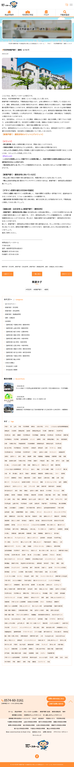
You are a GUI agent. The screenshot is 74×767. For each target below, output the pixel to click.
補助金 (34, 661)
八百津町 (14, 431)
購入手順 (27, 516)
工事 (58, 478)
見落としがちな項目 (10, 623)
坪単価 (29, 460)
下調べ (52, 563)
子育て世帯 (61, 507)
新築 (56, 657)
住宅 (60, 482)
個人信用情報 (62, 503)
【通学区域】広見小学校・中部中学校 (16, 345)
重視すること (48, 533)
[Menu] (71, 4)
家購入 (26, 490)
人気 (41, 636)
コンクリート (41, 661)
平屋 (29, 661)
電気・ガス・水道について (33, 623)
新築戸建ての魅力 (63, 550)
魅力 (26, 512)
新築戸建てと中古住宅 (61, 576)
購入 (48, 460)
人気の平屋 (25, 567)
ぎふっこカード (48, 512)
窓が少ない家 (8, 644)
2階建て (36, 460)
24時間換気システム (62, 627)
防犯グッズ (34, 550)
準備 (6, 507)
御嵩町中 (56, 602)
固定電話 (7, 572)
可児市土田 (7, 503)
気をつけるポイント (10, 559)
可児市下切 (59, 431)
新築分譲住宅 (24, 636)
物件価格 (64, 495)
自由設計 (59, 486)
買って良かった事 (43, 550)
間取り (19, 661)
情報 (47, 499)
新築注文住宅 (49, 443)
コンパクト (15, 542)
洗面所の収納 (59, 649)
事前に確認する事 (16, 653)
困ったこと (53, 550)
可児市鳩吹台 (8, 439)
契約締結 (63, 516)
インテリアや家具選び (54, 580)
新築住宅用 (21, 431)
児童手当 (31, 520)
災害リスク (41, 499)
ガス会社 (19, 597)
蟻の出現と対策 (50, 627)
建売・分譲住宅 (49, 267)
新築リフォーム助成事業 (11, 606)
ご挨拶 (56, 593)
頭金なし (55, 542)
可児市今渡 (25, 657)
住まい (33, 469)
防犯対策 (37, 567)
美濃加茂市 (62, 452)
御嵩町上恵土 (24, 529)
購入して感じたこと (10, 640)
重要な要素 (21, 533)
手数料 (15, 644)
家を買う (59, 555)
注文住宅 (30, 589)
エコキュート (57, 584)
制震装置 (29, 533)
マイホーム (53, 448)
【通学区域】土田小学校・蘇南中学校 (16, 328)
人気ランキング (32, 619)
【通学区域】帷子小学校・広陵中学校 (16, 332)
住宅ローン (13, 456)
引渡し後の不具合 (40, 649)
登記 (62, 563)
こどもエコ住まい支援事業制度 (13, 469)
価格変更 (40, 473)
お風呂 (25, 653)
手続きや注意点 (39, 572)
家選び (27, 473)
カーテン (19, 576)
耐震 (60, 456)
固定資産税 (64, 439)
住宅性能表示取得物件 (50, 507)
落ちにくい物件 (16, 520)
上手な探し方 (20, 623)
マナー (57, 473)
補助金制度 (31, 644)
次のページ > (66, 274)
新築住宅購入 (50, 439)
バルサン (42, 653)
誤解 (63, 490)
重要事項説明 (17, 631)
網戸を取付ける (48, 631)
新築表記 (13, 478)
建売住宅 (40, 448)
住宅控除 (42, 537)
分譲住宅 (33, 448)
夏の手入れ (60, 619)
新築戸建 (66, 435)
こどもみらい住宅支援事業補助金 (59, 426)
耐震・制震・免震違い (10, 610)
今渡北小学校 (21, 460)
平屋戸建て (44, 503)
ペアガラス (52, 619)
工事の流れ (47, 478)
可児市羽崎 (18, 452)
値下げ (58, 460)
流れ (58, 439)
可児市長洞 (24, 503)
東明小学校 (26, 593)
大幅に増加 (48, 495)
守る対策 (7, 627)
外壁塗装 (19, 495)
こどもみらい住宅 (16, 465)
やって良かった (42, 529)
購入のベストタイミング (40, 580)
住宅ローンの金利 (39, 610)
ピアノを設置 (38, 631)
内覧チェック (45, 465)
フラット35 (32, 486)
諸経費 (29, 456)
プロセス (52, 555)
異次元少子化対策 (59, 520)
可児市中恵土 (53, 503)
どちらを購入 (37, 555)
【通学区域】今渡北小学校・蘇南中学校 (17, 356)
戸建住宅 (42, 460)
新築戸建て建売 (21, 589)
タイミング (20, 559)
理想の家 (44, 486)
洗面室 (29, 546)
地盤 (46, 619)
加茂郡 (28, 431)
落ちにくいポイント (33, 537)
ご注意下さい (51, 529)
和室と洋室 (50, 649)
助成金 (59, 448)
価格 (47, 610)
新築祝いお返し (49, 473)
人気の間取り (12, 507)
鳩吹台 (33, 426)
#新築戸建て (37, 289)
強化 (13, 512)
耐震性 (51, 589)
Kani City (7, 619)
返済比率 (37, 503)
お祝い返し (33, 529)
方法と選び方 (57, 631)
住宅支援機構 (8, 550)
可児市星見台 (17, 448)
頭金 (59, 495)
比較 (46, 448)
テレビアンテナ (16, 567)
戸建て (6, 426)
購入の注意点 (28, 572)
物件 (54, 495)
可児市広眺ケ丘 (9, 452)
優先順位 (33, 473)
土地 (15, 426)
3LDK (61, 657)
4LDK (66, 657)
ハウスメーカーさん (38, 546)
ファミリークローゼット (46, 576)
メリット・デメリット (23, 525)
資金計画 (33, 495)
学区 (37, 576)
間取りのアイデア (9, 546)
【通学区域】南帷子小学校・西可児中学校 (18, 349)
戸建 (19, 426)
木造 (48, 661)
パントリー (14, 627)
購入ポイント (61, 525)
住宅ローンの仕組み (61, 589)
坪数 (14, 661)
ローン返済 (7, 499)
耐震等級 (54, 456)
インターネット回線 (10, 576)
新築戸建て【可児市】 (8, 267)
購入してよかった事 (26, 542)
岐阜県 (13, 495)
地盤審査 (33, 614)
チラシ (47, 426)
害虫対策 (45, 623)
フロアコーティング (10, 597)
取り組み (56, 533)
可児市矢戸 (17, 550)
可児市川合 (7, 435)
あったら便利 (53, 572)
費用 (58, 563)
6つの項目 (48, 490)
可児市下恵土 (57, 537)
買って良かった (9, 537)
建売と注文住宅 (55, 610)
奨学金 (13, 525)
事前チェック (35, 465)
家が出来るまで (9, 490)
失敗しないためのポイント (58, 597)
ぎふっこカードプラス (60, 512)
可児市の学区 (27, 14)
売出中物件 (9, 14)
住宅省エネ (7, 486)
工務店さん (49, 546)
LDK (61, 542)
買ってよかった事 (37, 606)
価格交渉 (56, 516)
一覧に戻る (37, 274)
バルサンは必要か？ (55, 623)
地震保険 (7, 602)
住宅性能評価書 (48, 606)
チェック (7, 649)
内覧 (40, 516)
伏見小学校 (20, 516)
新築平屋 (42, 435)
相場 (24, 661)
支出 (14, 499)
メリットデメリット (50, 559)
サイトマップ (37, 735)
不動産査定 (64, 14)
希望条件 (34, 516)
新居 (52, 469)
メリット (32, 439)
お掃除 (37, 644)
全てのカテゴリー (10, 304)
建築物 (65, 482)
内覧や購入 (61, 644)
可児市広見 (50, 435)
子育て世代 (7, 580)
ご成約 (34, 478)
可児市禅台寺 (26, 435)
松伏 (25, 486)
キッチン (18, 546)
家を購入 (15, 473)
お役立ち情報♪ (59, 267)
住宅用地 (8, 321)
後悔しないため (43, 589)
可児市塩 (7, 555)
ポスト (42, 602)
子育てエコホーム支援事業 (18, 602)
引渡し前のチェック (52, 640)
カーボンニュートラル (51, 482)
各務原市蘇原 (19, 512)
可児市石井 (58, 435)
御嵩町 (19, 435)
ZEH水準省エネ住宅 (37, 559)
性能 (35, 533)
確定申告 (58, 465)
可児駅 (44, 431)
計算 (6, 443)
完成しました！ (38, 542)
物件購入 (26, 495)
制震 (64, 456)
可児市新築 (26, 426)
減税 (6, 516)
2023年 (23, 555)
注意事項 (60, 529)
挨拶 (32, 576)
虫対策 (50, 567)
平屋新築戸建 (50, 653)
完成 (62, 478)
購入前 (42, 490)
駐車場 (63, 473)
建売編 (66, 529)
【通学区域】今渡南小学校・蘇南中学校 (17, 325)
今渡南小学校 (12, 443)
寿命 (36, 589)
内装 (24, 619)
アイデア (7, 478)
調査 (38, 469)
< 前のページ (7, 274)
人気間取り (21, 507)
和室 (29, 465)
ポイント (39, 512)
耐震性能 (14, 533)
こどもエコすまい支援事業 (38, 525)
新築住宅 (7, 431)
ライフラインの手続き (60, 567)
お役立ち (60, 559)
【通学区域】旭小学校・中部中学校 (16, 342)
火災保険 (20, 572)
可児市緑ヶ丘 (17, 593)
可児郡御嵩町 (31, 443)
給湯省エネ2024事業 (33, 602)
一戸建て (34, 452)
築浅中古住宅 (33, 657)
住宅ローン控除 (43, 452)
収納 (37, 653)
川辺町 (30, 503)
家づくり (7, 482)
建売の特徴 (57, 546)
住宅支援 (7, 512)
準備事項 (27, 559)
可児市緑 (16, 439)
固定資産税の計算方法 (44, 614)
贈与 (24, 456)
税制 (21, 490)
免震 (6, 460)
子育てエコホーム (35, 593)
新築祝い (31, 649)
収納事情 (31, 653)
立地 (52, 499)
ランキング (44, 644)
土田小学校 (15, 503)
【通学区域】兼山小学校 (12, 359)
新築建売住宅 (40, 443)
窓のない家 (53, 644)
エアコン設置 (45, 469)
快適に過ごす (41, 640)
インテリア (58, 469)
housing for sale (49, 636)
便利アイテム (25, 550)
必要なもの (49, 584)
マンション (56, 490)
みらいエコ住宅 (43, 657)
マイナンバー (53, 452)
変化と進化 (36, 627)
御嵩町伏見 (12, 516)
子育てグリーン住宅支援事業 (12, 657)
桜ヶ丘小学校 (8, 448)
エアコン (14, 572)
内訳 (44, 439)
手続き (20, 478)
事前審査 (7, 563)
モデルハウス (58, 499)
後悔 (46, 572)
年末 (51, 593)
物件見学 (46, 563)
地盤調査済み (8, 631)
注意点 (6, 456)
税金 (18, 499)
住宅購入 (7, 495)
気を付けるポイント (57, 614)
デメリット (35, 482)
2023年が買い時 (16, 555)
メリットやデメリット (25, 627)
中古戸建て (26, 448)
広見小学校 (40, 426)
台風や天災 (65, 623)
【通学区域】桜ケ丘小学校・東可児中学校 (18, 352)
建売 (14, 435)
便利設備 (62, 593)
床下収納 (7, 653)
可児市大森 (58, 443)
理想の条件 (51, 486)
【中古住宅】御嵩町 (11, 370)
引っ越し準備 (40, 584)
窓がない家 (63, 640)
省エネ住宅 (22, 644)
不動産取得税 (21, 443)
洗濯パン (44, 567)
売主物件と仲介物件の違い (28, 563)
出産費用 (7, 525)
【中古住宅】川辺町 (11, 366)
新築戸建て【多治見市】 (22, 267)
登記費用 (7, 567)
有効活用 (49, 537)
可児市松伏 (49, 602)
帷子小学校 (15, 529)
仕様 (63, 460)
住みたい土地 (32, 499)
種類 (41, 482)
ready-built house (60, 636)
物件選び (24, 520)
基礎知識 (24, 499)
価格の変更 (27, 478)
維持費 (33, 584)
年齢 (31, 610)
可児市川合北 (8, 593)
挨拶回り (26, 597)
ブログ (46, 14)
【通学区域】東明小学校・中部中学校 (16, 338)
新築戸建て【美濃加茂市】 (37, 267)
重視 (47, 597)
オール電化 (7, 542)
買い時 (29, 555)
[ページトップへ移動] (71, 701)
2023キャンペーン (17, 486)
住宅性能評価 (24, 439)
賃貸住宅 (19, 640)
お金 (6, 473)
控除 (52, 465)
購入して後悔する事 (10, 589)
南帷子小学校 (15, 563)
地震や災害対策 (58, 606)
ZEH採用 (40, 495)
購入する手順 (25, 584)
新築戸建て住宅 (34, 636)
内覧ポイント (8, 584)
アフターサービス (27, 631)
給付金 (37, 520)
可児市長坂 (7, 529)
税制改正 (65, 631)
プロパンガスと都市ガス (22, 614)
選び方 (21, 473)
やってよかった (16, 482)
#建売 (46, 289)
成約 (16, 490)
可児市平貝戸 (26, 452)
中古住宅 (26, 576)
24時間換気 (17, 584)
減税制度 (39, 563)
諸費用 (38, 439)
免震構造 (40, 533)
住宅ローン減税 (34, 490)
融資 (38, 486)
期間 (53, 478)
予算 (24, 465)
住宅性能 (40, 619)
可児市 (51, 657)
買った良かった (51, 525)
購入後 (65, 469)
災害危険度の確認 (23, 610)
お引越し (7, 533)
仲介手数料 (7, 661)
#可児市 (28, 289)
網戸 (31, 567)
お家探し (32, 512)
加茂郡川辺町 (12, 460)
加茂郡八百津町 (26, 482)
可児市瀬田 (35, 435)
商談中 (40, 478)
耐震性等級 (14, 649)
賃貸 (42, 597)
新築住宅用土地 (36, 431)
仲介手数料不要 (31, 507)
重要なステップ (48, 516)
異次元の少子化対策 (47, 520)
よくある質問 (23, 649)
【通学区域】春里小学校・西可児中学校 (17, 335)
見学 (66, 499)
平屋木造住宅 (47, 542)
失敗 (52, 460)
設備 (67, 460)
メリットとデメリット (30, 640)
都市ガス (39, 507)
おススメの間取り (17, 580)
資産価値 (7, 520)
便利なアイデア (35, 597)
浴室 (24, 546)
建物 (43, 627)
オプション (26, 469)
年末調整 (45, 593)
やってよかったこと (20, 537)
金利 (19, 456)
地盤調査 (40, 456)
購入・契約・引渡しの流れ (11, 636)
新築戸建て (51, 431)
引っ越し (7, 465)
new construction (16, 619)
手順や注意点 (27, 580)
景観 (34, 456)
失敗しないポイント (25, 606)
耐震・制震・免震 (9, 614)
